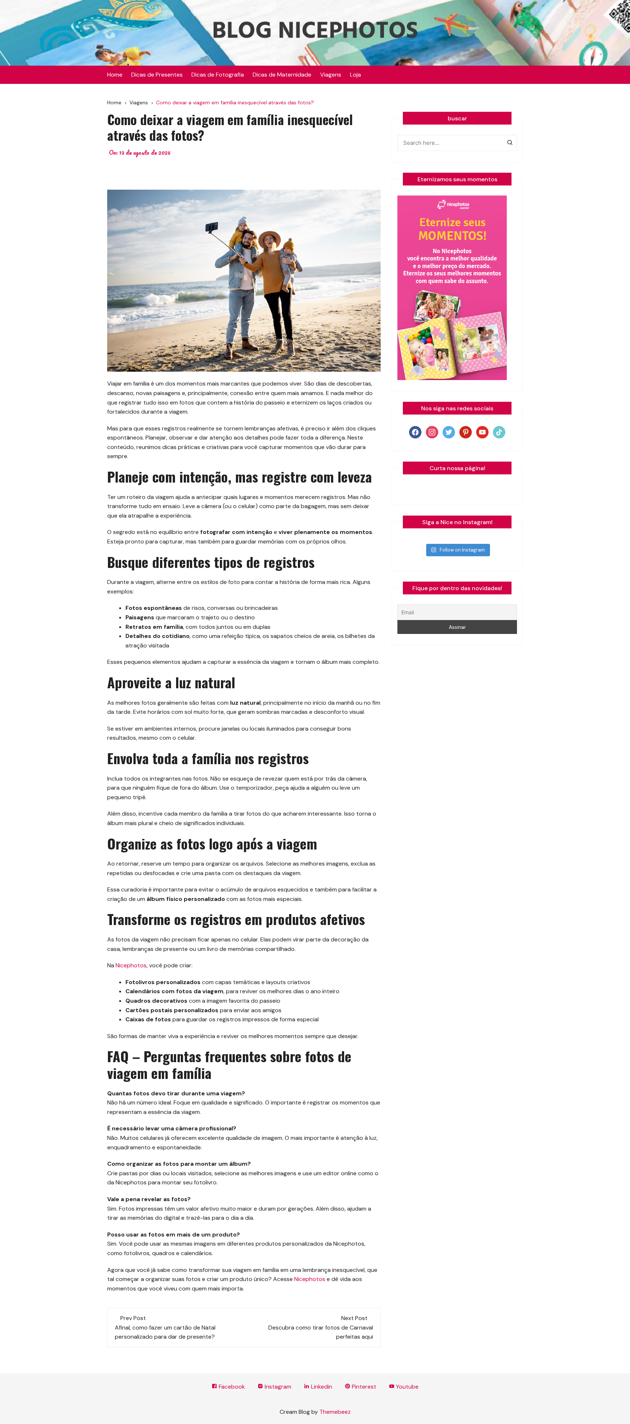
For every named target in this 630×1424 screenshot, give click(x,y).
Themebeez (335, 1412)
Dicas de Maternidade (282, 74)
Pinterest (363, 1386)
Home (114, 74)
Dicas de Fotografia (217, 74)
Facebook (231, 1386)
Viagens (330, 74)
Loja (355, 74)
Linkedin (321, 1386)
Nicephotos (131, 965)
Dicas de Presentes (157, 74)
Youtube (406, 1386)
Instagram (277, 1386)
